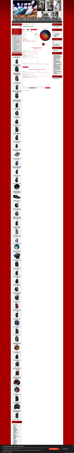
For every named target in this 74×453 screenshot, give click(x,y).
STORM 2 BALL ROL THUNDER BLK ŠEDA (17, 109)
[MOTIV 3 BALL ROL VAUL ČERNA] (17, 333)
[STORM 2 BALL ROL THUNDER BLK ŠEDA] (17, 115)
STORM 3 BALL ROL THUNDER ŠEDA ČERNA (17, 57)
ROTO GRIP (15, 444)
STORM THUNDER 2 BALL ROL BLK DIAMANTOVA (17, 209)
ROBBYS (14, 443)
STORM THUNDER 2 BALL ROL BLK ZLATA (17, 352)
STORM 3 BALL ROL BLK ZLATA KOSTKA (17, 83)
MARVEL (14, 437)
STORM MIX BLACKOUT (57, 66)
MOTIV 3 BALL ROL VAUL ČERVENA (17, 302)
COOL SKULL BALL (57, 60)
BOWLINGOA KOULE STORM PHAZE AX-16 (57, 58)
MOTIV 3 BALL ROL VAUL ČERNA (17, 327)
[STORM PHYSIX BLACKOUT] (17, 189)
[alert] (37, 449)
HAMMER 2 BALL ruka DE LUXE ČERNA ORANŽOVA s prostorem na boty (17, 378)
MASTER (14, 438)
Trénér (31, 21)
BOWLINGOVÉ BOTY (17, 41)
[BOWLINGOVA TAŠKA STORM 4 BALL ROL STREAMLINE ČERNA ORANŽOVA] (17, 81)
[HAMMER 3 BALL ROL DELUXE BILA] (17, 182)
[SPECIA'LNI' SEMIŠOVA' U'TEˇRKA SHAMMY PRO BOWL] (17, 258)
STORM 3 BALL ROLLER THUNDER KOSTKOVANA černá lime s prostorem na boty (16, 100)
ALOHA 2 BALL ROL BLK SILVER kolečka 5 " (17, 402)
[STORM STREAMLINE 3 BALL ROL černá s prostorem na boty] (16, 317)
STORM (36, 33)
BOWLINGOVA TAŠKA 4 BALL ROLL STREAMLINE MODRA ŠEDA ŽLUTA (16, 91)
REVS (14, 442)
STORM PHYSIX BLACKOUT (16, 183)
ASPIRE (14, 427)
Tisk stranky (27, 90)
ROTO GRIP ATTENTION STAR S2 (17, 386)
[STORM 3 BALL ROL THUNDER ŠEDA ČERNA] (17, 63)
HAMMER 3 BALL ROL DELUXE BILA (16, 176)
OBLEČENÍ (15, 48)
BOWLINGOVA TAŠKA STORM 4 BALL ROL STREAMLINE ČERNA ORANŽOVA (16, 74)
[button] (25, 451)
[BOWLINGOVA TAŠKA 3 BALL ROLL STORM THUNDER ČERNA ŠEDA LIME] (17, 174)
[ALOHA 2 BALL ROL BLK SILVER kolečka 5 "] (16, 409)
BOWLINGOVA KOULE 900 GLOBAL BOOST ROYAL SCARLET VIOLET (58, 65)
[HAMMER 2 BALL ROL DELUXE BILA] (17, 207)
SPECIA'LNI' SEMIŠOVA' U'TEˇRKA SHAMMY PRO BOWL (17, 252)
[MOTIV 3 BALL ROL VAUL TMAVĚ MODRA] (17, 131)
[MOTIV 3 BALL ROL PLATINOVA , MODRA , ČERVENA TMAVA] (16, 234)
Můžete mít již (26, 31)
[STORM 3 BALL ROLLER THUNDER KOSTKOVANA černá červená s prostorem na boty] (16, 225)
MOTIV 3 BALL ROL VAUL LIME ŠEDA (17, 394)
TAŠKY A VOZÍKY (16, 40)
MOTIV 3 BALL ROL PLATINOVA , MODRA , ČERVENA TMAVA (16, 227)
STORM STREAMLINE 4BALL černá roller (16, 260)
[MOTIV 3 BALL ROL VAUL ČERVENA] (17, 308)
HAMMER (14, 434)
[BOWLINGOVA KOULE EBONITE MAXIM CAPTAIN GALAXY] (17, 350)
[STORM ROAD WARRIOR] (17, 249)
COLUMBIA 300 (15, 430)
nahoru (23, 90)
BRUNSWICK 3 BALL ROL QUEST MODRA (17, 158)
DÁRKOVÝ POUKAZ (17, 35)
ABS (14, 425)
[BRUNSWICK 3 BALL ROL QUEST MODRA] (17, 165)
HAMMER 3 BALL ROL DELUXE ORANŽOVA (16, 133)
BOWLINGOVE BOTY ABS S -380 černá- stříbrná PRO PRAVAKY (17, 150)
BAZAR (15, 49)
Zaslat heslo (55, 36)
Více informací (21, 448)
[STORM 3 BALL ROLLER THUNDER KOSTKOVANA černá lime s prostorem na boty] (17, 107)
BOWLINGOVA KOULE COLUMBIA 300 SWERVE (57, 56)
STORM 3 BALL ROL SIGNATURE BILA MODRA (17, 236)
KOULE (15, 38)
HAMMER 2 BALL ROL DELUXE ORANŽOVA (16, 285)
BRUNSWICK (15, 429)
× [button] (72, 445)
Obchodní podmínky (47, 21)
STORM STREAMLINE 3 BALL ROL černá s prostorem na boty (17, 310)
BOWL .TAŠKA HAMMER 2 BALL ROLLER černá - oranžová (17, 369)
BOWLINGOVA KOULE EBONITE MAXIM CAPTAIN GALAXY (17, 344)
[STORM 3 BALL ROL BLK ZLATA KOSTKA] (16, 89)
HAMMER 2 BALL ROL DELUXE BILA (16, 201)
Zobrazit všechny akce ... (16, 419)
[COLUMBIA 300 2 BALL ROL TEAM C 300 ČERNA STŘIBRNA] (17, 300)
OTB (14, 439)
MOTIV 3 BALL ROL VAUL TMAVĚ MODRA (17, 125)
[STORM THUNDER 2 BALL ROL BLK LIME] (17, 283)
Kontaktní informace (54, 21)
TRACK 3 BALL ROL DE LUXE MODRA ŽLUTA (16, 141)
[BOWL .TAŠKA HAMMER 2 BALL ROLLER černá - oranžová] (17, 375)
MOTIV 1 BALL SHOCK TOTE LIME (57, 73)
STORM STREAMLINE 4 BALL (17, 335)
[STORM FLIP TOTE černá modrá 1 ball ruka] (17, 325)
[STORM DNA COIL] (45, 36)
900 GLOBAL (15, 424)
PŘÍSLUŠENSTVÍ (16, 46)
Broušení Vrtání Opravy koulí (16, 30)
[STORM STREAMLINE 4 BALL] (17, 341)
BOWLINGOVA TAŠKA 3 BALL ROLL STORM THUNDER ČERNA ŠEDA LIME (16, 167)
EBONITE (14, 432)
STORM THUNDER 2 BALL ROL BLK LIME (17, 276)
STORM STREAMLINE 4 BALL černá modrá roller (17, 65)
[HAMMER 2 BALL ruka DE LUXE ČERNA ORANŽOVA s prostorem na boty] (17, 384)
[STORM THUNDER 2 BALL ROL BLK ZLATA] (17, 358)
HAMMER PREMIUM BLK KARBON (17, 360)
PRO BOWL (15, 440)
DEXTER (14, 431)
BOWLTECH (15, 428)
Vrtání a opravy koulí (26, 21)
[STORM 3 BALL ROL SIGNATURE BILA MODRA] (16, 242)
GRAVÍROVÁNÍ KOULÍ (17, 51)
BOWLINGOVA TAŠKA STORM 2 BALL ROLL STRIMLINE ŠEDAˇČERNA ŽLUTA (58, 62)
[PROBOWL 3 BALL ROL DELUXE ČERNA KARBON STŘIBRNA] (17, 418)
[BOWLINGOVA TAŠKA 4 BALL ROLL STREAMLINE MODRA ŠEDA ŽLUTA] (17, 98)
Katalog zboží (20, 21)
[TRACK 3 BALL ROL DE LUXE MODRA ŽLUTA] (17, 148)
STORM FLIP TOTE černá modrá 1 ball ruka (17, 319)
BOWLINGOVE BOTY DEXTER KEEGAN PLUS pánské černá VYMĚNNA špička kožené (17, 192)
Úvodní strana (15, 21)
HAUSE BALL (15, 435)
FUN (14, 433)
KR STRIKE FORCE (16, 436)
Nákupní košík (35, 21)
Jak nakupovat (40, 21)
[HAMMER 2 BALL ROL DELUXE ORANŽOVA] (17, 291)
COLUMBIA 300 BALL (57, 55)
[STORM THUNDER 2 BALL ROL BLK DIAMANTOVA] (17, 215)
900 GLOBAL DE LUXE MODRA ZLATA (16, 117)
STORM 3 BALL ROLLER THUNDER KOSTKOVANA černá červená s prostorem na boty (17, 218)
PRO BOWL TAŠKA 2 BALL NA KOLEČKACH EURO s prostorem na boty (58, 68)
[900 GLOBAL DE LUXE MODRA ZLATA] (17, 123)
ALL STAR (14, 426)
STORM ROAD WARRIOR (17, 243)
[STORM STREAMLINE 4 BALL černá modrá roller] (17, 71)
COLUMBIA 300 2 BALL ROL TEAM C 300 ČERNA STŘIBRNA (17, 293)
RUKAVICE (15, 43)
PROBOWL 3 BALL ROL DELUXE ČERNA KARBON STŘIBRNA (17, 411)
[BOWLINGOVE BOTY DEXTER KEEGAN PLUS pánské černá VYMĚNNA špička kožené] (17, 199)
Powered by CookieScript (69, 452)
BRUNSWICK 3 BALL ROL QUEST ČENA (17, 268)
